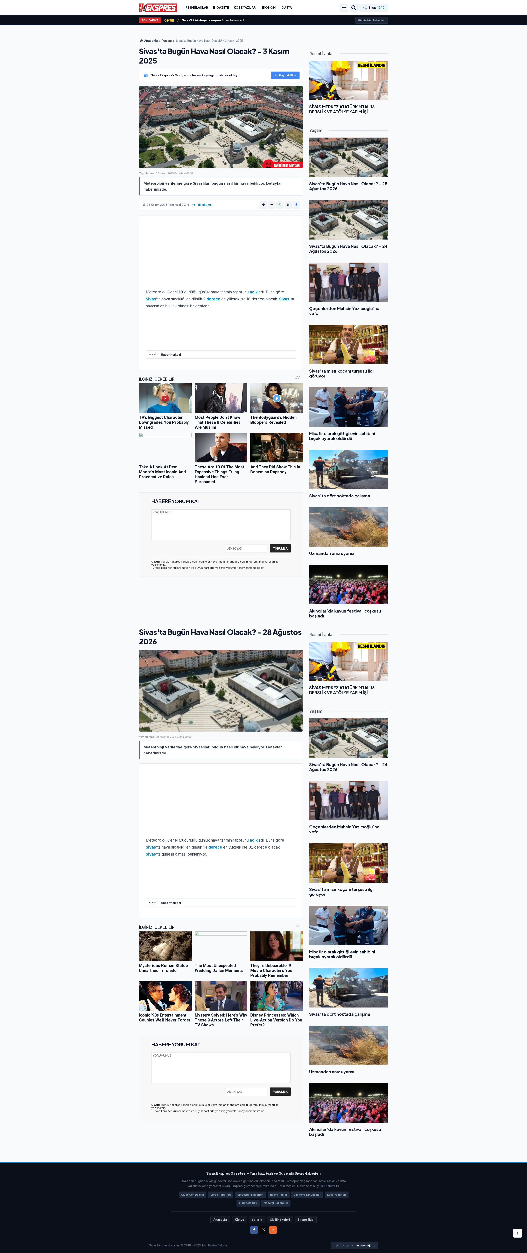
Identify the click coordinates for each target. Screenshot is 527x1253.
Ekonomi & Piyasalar (307, 1194)
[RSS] (273, 1230)
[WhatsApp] (279, 204)
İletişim (257, 1219)
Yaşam (167, 40)
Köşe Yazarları (336, 1194)
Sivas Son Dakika (192, 1194)
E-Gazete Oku (248, 1202)
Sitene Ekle (306, 1219)
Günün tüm (371, 20)
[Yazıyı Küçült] (271, 204)
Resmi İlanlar (196, 7)
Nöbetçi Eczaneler (276, 1202)
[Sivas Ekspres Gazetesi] (158, 7)
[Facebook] (296, 204)
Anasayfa (151, 40)
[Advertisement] (221, 255)
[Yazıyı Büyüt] (263, 204)
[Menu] (344, 8)
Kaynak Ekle (287, 75)
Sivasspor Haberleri (250, 1194)
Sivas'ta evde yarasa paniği (203, 20)
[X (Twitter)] (288, 204)
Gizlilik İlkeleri (280, 1219)
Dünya (286, 7)
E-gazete (221, 7)
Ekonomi (268, 7)
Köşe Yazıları (245, 7)
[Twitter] (263, 1230)
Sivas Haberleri (220, 1194)
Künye (239, 1219)
